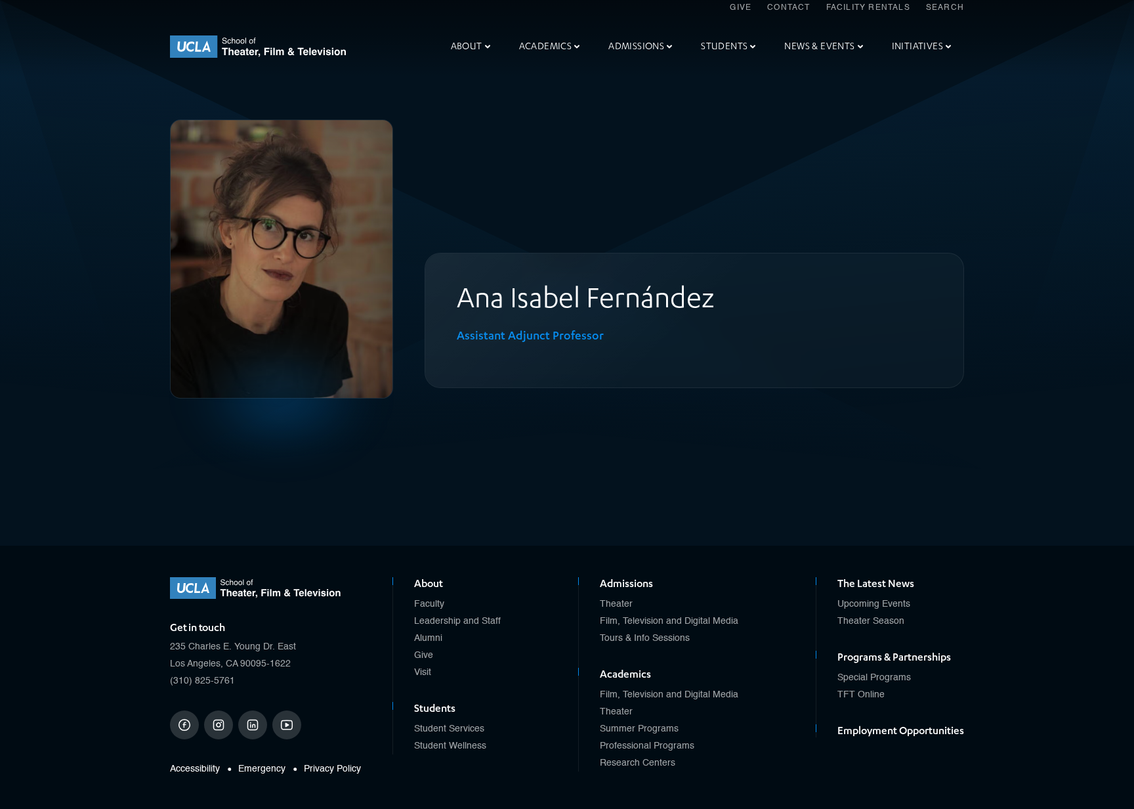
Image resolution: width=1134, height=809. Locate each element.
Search (945, 8)
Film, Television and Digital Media (669, 621)
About (466, 46)
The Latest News (875, 583)
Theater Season (870, 621)
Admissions (636, 46)
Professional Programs (647, 746)
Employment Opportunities (900, 730)
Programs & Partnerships (894, 657)
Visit (422, 672)
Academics (545, 46)
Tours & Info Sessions (645, 638)
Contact (788, 8)
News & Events (819, 46)
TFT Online (861, 694)
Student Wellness (450, 746)
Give (740, 8)
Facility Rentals (868, 8)
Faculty (429, 604)
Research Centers (637, 763)
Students (724, 46)
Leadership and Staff (457, 621)
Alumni (428, 638)
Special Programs (874, 677)
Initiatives (917, 46)
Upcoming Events (873, 604)
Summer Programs (639, 728)
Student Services (449, 728)
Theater (616, 604)
